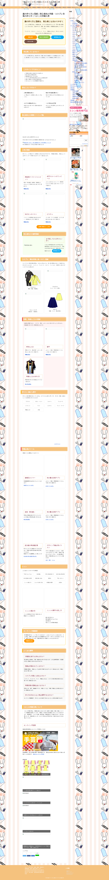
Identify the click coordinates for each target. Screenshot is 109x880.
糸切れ (49, 578)
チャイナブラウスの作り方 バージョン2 (32, 802)
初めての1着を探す (44, 37)
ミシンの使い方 (73, 84)
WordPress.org (69, 873)
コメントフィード (70, 872)
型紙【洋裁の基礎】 (78, 61)
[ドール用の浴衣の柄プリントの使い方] (36, 784)
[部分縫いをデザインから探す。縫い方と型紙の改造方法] (36, 768)
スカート (50, 401)
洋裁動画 (38, 7)
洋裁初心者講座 (58, 7)
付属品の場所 (50, 582)
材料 (48, 7)
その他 (71, 20)
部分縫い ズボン (78, 80)
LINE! (37, 853)
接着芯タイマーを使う (29, 485)
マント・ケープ (60, 405)
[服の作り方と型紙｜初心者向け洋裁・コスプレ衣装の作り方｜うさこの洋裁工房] (33, 855)
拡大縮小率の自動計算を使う (30, 556)
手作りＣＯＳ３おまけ (75, 86)
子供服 (73, 56)
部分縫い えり (77, 76)
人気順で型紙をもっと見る (44, 226)
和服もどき (27, 409)
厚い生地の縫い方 (50, 574)
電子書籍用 (74, 23)
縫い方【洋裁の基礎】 (79, 65)
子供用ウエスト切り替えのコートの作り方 (33, 815)
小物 (39, 409)
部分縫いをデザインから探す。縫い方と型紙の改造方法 (36, 774)
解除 (81, 135)
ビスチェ (50, 405)
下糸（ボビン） (60, 578)
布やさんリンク (75, 7)
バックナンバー (85, 143)
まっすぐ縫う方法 (39, 582)
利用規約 (69, 7)
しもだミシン (57, 443)
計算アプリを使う (50, 486)
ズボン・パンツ (38, 401)
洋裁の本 (64, 7)
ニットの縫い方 (27, 582)
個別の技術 (76, 73)
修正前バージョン (76, 50)
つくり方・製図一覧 (74, 25)
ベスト (38, 405)
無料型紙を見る (57, 37)
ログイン (68, 870)
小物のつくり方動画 (76, 92)
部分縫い (74, 71)
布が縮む (39, 574)
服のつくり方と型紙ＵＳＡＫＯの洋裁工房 (56, 877)
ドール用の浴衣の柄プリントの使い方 (31, 790)
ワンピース (60, 401)
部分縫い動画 (75, 98)
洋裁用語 (52, 7)
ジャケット (27, 405)
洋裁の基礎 (74, 60)
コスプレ (74, 30)
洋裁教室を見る (29, 640)
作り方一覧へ (31, 41)
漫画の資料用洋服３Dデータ (76, 102)
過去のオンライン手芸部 (38, 754)
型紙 (30, 7)
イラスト (74, 21)
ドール (53, 560)
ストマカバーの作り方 (28, 831)
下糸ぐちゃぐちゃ (28, 574)
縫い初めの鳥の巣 (60, 574)
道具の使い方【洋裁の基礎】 (80, 70)
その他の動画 (75, 91)
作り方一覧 (44, 7)
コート (73, 28)
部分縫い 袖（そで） (79, 82)
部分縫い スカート (78, 78)
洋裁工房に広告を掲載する (75, 124)
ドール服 (74, 39)
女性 (47, 560)
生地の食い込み (38, 578)
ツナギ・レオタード (76, 37)
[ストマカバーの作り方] (36, 825)
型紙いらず (74, 54)
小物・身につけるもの (77, 58)
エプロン (74, 26)
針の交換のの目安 (28, 578)
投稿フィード (69, 871)
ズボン (73, 36)
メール (81, 7)
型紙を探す (30, 37)
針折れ (60, 582)
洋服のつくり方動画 (76, 94)
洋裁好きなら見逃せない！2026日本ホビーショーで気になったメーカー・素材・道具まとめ (36, 847)
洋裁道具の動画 (75, 96)
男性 (50, 560)
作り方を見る (28, 384)
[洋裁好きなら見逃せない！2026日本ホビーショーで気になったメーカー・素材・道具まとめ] (36, 841)
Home (22, 7)
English (26, 7)
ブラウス (28, 401)
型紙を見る (26, 188)
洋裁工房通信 (73, 134)
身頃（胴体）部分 (78, 75)
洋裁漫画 (34, 7)
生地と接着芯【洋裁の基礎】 (80, 63)
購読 (72, 135)
